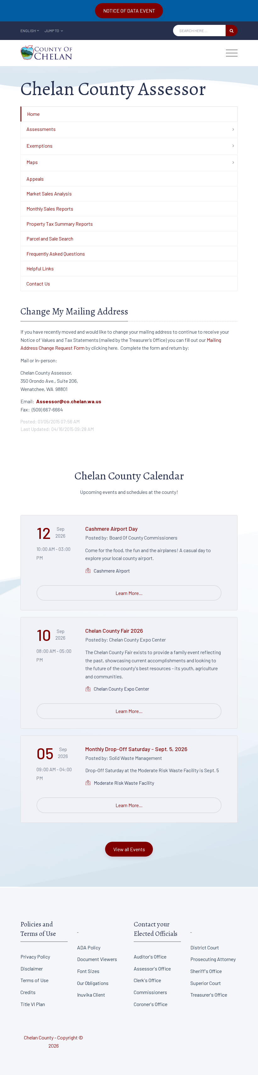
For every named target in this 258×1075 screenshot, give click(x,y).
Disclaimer (31, 968)
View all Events (129, 849)
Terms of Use (34, 980)
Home (33, 114)
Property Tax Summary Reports (59, 224)
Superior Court (205, 983)
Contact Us (38, 283)
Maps (32, 162)
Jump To (52, 30)
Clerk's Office (147, 980)
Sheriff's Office (206, 971)
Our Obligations (93, 983)
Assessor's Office (152, 968)
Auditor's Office (150, 956)
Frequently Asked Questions (55, 254)
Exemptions (39, 146)
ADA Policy (88, 947)
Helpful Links (40, 268)
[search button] (232, 30)
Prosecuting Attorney (213, 959)
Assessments (41, 129)
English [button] (28, 30)
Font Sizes (88, 971)
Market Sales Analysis (49, 193)
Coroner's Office (150, 1004)
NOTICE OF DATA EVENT (129, 11)
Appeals (35, 179)
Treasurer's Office (208, 995)
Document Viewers (97, 959)
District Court (204, 947)
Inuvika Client (91, 995)
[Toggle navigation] (232, 53)
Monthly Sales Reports (49, 209)
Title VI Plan (32, 1004)
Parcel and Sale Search (49, 238)
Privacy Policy (35, 956)
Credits (28, 992)
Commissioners (150, 992)
